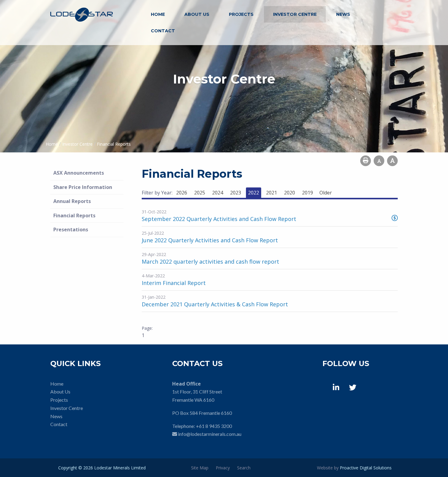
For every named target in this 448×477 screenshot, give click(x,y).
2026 (181, 192)
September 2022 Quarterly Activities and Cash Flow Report (219, 218)
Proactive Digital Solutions (366, 468)
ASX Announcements (78, 172)
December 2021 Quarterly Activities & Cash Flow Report (215, 304)
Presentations (70, 229)
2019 (307, 192)
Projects (241, 14)
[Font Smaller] (379, 160)
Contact (163, 31)
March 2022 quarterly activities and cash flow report (210, 261)
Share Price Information (82, 187)
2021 (271, 192)
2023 (235, 192)
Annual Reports (72, 201)
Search (244, 468)
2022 (253, 192)
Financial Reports (74, 215)
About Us (196, 14)
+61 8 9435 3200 (214, 426)
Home (158, 14)
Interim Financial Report (174, 283)
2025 (199, 192)
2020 (289, 192)
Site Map (199, 468)
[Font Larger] (392, 160)
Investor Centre (295, 14)
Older (325, 192)
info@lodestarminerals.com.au (209, 434)
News (343, 14)
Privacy (223, 468)
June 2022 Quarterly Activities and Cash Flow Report (210, 240)
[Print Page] (365, 160)
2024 (217, 192)
